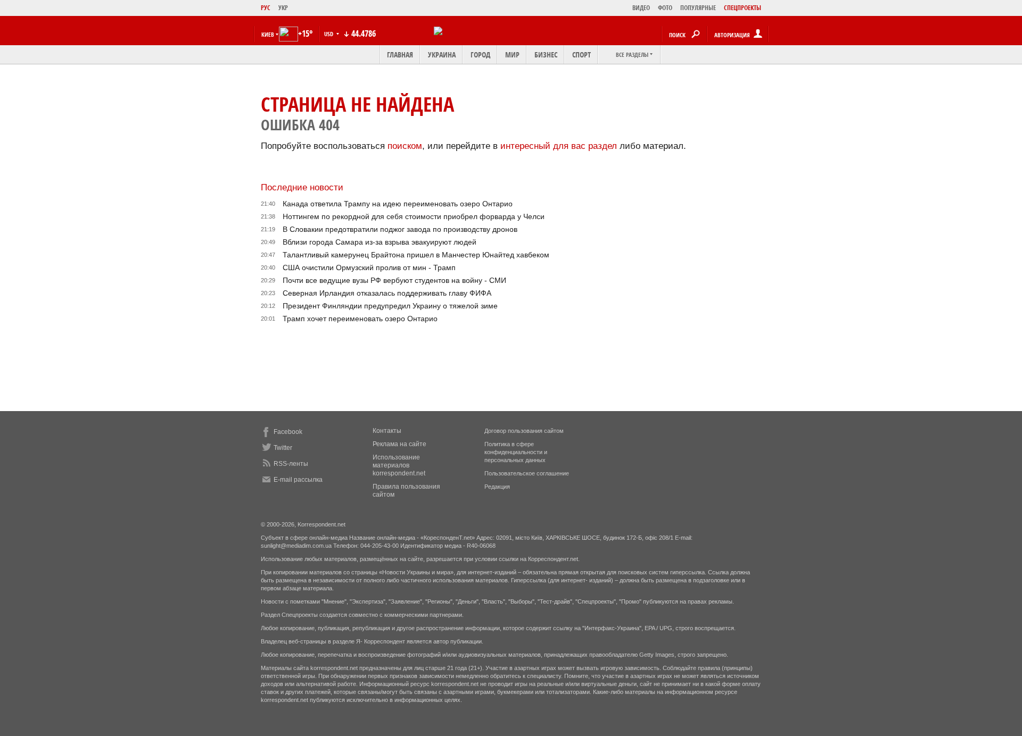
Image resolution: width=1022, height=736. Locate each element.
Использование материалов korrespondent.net (399, 465)
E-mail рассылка (298, 479)
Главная (400, 54)
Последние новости (302, 187)
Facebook (288, 432)
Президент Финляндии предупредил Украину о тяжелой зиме (390, 306)
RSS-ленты (291, 463)
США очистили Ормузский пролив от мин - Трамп (369, 267)
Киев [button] (267, 34)
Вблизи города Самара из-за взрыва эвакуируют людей (379, 242)
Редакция (497, 486)
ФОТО (665, 7)
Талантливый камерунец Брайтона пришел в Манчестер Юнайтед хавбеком (416, 254)
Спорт (581, 54)
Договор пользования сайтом (524, 431)
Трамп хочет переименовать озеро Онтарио (360, 318)
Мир (512, 54)
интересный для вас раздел (558, 146)
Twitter (283, 447)
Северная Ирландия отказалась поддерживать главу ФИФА (387, 293)
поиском (405, 146)
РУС (265, 7)
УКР (283, 7)
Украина (442, 54)
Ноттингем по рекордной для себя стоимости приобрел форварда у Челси (414, 216)
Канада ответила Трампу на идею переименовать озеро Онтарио (398, 203)
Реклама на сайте (399, 444)
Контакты (387, 430)
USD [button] (329, 34)
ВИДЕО (641, 7)
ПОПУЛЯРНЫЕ (698, 7)
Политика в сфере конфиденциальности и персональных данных (515, 452)
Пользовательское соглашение (526, 473)
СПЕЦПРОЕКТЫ (742, 7)
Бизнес (545, 54)
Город (480, 54)
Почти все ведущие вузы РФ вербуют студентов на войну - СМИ (394, 280)
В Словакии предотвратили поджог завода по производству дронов (400, 229)
